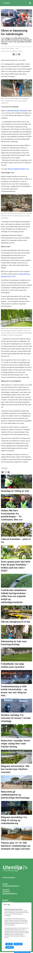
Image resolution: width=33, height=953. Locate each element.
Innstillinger (9, 947)
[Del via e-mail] (19, 54)
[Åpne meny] (30, 3)
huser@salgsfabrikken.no (10, 886)
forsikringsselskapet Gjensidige (16, 110)
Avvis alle (9, 944)
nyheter (4, 468)
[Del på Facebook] (13, 54)
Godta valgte (18, 944)
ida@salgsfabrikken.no (9, 893)
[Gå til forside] (6, 3)
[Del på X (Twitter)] (16, 54)
